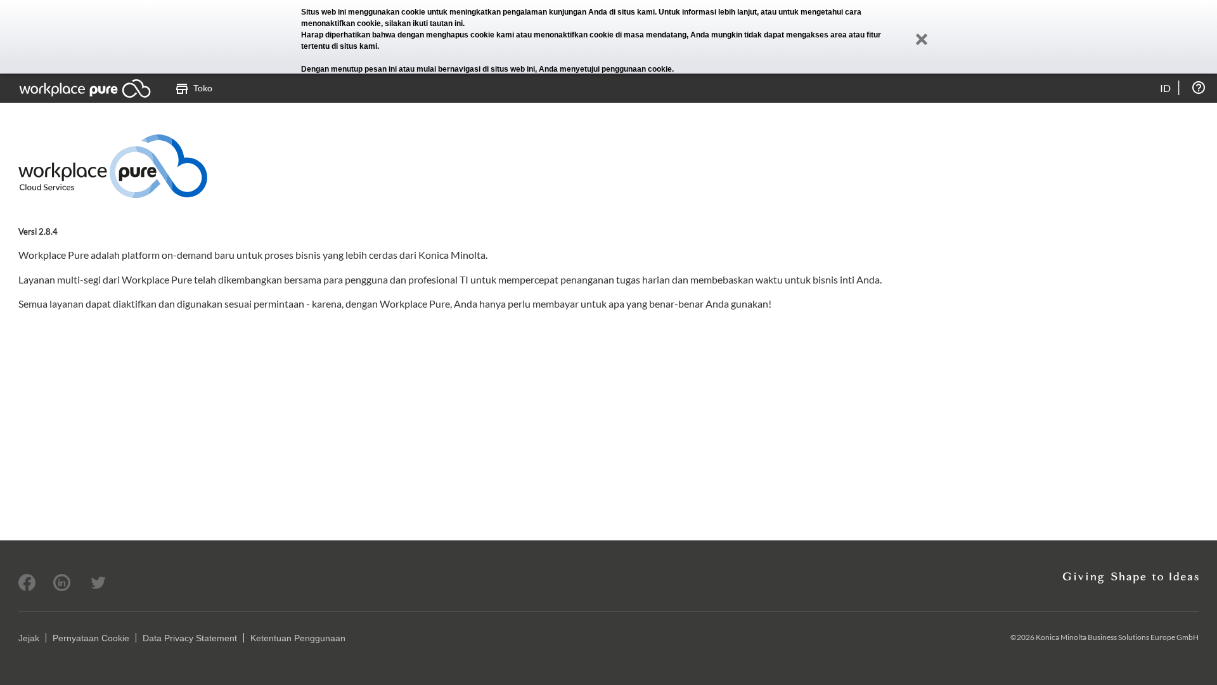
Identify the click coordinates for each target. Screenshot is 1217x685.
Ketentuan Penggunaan (297, 638)
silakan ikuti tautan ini (424, 23)
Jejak (28, 638)
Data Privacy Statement (190, 638)
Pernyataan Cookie (91, 638)
